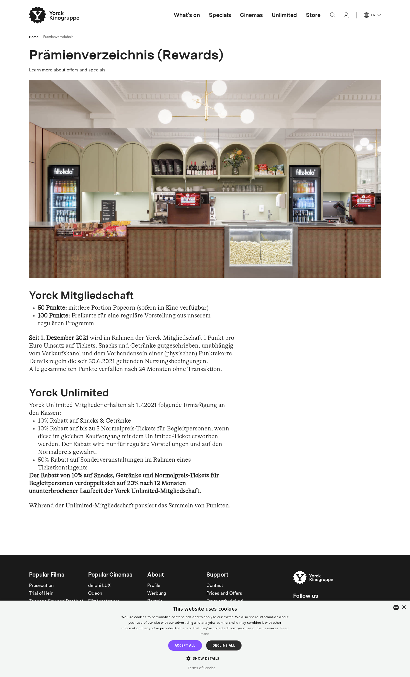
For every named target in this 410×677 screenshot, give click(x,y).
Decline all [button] (224, 645)
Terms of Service (201, 667)
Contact (214, 586)
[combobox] (396, 607)
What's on (187, 15)
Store (313, 15)
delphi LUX (99, 586)
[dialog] (205, 639)
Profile (153, 586)
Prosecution (41, 586)
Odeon (95, 593)
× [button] (404, 607)
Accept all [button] (185, 645)
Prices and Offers (224, 593)
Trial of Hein (41, 593)
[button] (204, 658)
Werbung (156, 593)
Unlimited (284, 15)
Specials (220, 15)
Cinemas (251, 15)
